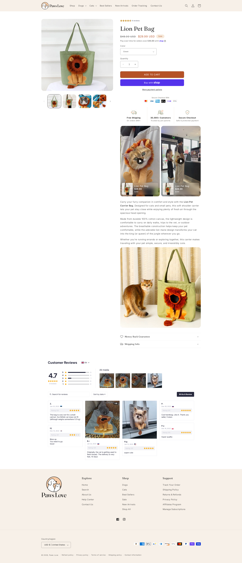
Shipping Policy (171, 489)
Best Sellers (128, 494)
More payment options (152, 90)
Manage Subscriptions (174, 509)
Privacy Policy (170, 499)
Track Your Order (171, 485)
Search (85, 489)
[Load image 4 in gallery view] (99, 101)
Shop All (126, 509)
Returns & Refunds (172, 494)
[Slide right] (110, 101)
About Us (86, 494)
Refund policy (67, 555)
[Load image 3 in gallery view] (84, 101)
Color (122, 46)
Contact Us (87, 504)
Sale (124, 499)
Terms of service (98, 555)
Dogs (125, 485)
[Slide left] (44, 101)
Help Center (88, 499)
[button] (82, 6)
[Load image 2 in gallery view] (69, 101)
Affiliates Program (172, 504)
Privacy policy (82, 555)
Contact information (133, 555)
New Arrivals (128, 504)
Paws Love (53, 555)
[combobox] (99, 394)
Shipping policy (115, 555)
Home (85, 485)
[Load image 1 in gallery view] (54, 101)
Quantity (124, 58)
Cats (124, 489)
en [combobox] (86, 362)
